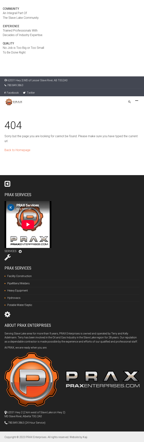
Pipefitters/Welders (18, 283)
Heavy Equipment (17, 290)
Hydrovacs (13, 297)
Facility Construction (19, 276)
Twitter (30, 92)
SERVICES (10, 251)
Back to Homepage (17, 150)
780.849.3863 (15, 85)
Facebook (12, 92)
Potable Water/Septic (19, 304)
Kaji (85, 437)
